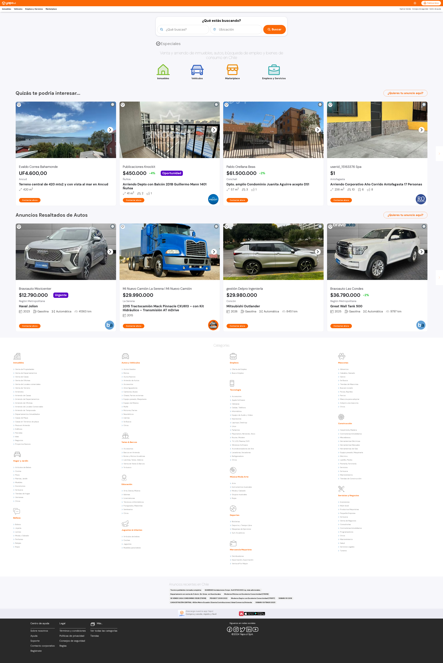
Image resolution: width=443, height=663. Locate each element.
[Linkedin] (249, 629)
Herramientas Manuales (350, 445)
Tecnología (235, 389)
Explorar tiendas (405, 9)
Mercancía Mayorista (241, 549)
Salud (342, 543)
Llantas (127, 418)
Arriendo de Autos (131, 380)
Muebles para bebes (132, 548)
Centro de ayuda (435, 9)
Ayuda (33, 635)
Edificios (18, 429)
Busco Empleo (238, 373)
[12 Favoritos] (226, 105)
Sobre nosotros (39, 630)
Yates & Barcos (129, 442)
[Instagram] (236, 629)
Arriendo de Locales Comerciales (29, 406)
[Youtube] (255, 629)
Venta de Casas (22, 377)
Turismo (343, 550)
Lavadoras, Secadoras (241, 452)
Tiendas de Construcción (350, 478)
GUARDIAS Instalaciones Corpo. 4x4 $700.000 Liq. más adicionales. (233, 590)
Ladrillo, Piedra (346, 460)
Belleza (17, 518)
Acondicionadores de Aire (243, 448)
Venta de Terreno (22, 388)
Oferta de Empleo (239, 369)
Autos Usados (130, 369)
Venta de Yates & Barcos (134, 463)
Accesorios (128, 384)
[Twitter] (242, 629)
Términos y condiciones (72, 630)
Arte (234, 483)
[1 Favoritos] (123, 105)
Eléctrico (344, 456)
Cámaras (235, 404)
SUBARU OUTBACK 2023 (265, 602)
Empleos (234, 362)
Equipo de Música (131, 403)
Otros (17, 501)
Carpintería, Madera (348, 430)
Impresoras (236, 419)
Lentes (18, 532)
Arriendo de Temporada (25, 410)
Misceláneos (345, 437)
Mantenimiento (346, 475)
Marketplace (51, 9)
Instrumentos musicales (242, 487)
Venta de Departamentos (26, 373)
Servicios (344, 467)
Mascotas (343, 362)
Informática (236, 411)
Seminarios (128, 509)
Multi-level (344, 505)
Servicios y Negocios (348, 495)
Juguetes (127, 544)
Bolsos (18, 524)
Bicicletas (236, 521)
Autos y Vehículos (131, 362)
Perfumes (19, 539)
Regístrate (36, 650)
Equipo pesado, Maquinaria (135, 399)
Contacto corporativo (42, 645)
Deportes (234, 515)
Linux (234, 426)
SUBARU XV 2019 (285, 598)
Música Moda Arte (239, 476)
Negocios (19, 440)
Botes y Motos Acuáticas (134, 456)
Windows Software (240, 445)
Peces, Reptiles (346, 392)
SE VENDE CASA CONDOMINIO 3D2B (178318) (188, 598)
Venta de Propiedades (24, 369)
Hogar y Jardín (20, 460)
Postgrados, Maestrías (133, 505)
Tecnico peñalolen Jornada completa (185, 590)
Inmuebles (6, 9)
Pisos (17, 475)
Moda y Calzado (22, 535)
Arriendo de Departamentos (27, 399)
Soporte (35, 640)
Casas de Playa (21, 418)
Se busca (19, 490)
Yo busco (127, 467)
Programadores (346, 532)
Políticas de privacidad (71, 635)
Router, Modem (238, 437)
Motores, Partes (130, 410)
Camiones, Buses (131, 392)
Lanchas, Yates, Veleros (133, 460)
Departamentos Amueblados (27, 414)
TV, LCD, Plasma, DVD (241, 441)
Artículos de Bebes (23, 467)
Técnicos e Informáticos (134, 502)
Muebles (18, 482)
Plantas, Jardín (21, 478)
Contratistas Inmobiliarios (351, 434)
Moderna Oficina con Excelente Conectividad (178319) (246, 594)
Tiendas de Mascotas (349, 384)
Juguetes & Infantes (132, 530)
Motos (126, 373)
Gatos (342, 377)
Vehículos (18, 9)
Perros (343, 395)
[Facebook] (229, 629)
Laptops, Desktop (239, 422)
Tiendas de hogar (22, 493)
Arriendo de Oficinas (24, 403)
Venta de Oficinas (22, 380)
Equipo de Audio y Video (242, 415)
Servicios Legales (347, 547)
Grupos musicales (239, 494)
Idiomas (127, 494)
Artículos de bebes (132, 536)
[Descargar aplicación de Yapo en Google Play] (259, 613)
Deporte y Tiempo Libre (242, 525)
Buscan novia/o (346, 388)
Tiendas (94, 635)
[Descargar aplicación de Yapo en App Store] (249, 613)
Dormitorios (20, 486)
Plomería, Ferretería (348, 463)
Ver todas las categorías (103, 630)
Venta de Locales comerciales (27, 384)
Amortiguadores (130, 388)
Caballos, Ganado (347, 373)
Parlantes (236, 430)
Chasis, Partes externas (133, 395)
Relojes (18, 543)
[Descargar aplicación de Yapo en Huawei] (241, 613)
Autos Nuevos (129, 377)
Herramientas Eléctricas (350, 441)
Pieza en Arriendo (22, 425)
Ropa (17, 547)
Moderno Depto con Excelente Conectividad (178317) (253, 598)
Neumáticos (129, 414)
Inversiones (345, 502)
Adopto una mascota (349, 403)
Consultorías (345, 524)
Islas (17, 436)
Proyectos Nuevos (23, 444)
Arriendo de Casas (23, 395)
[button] (110, 130)
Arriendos (19, 392)
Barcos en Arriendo (132, 452)
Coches (127, 540)
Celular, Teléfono (239, 407)
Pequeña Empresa (347, 513)
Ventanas (19, 497)
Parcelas (18, 433)
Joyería (18, 528)
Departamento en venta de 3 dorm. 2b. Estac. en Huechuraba (195, 594)
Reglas (63, 645)
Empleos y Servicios (34, 9)
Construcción (345, 423)
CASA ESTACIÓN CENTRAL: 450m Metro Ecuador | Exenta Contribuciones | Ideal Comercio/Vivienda (211, 602)
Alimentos (344, 369)
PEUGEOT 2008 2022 (218, 598)
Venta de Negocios (348, 521)
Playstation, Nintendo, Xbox (243, 434)
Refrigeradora (237, 456)
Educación (127, 484)
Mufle (126, 406)
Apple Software (238, 400)
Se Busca (127, 421)
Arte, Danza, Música (132, 490)
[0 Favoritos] (19, 105)
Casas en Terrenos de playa (27, 421)
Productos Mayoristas (349, 509)
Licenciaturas (129, 498)
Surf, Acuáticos (238, 533)
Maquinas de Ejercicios (241, 529)
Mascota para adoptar (349, 399)
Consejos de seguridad (420, 9)
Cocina (18, 471)
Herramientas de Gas (349, 448)
